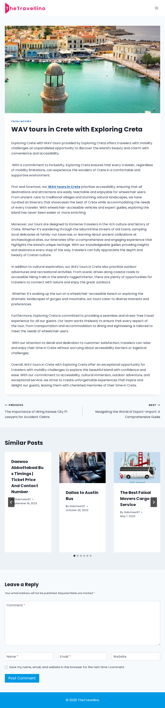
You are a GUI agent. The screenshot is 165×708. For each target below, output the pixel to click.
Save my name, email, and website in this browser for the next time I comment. (67, 667)
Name (12, 656)
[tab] (74, 556)
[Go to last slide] (11, 502)
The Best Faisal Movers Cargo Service (135, 498)
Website (119, 656)
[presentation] (82, 467)
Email (65, 656)
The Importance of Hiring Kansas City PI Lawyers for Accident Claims (36, 411)
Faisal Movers (21, 121)
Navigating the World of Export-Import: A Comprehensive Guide (127, 411)
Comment (15, 605)
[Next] (154, 502)
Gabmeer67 (23, 499)
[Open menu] (156, 8)
